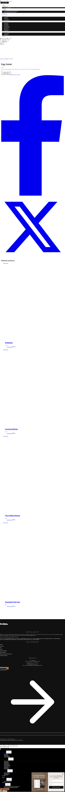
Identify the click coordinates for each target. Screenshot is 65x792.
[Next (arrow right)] (6, 747)
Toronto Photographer (35, 639)
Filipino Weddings (7, 639)
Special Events (5, 759)
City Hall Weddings (23, 638)
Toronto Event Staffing (3, 655)
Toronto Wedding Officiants (48, 638)
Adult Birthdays (7, 26)
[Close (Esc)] (15, 745)
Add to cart (10, 347)
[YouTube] (6, 624)
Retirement (6, 30)
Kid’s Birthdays (6, 27)
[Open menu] (2, 43)
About (3, 777)
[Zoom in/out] (2, 745)
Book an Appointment (3, 650)
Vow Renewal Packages (28, 639)
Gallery (4, 8)
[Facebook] (32, 195)
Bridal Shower (6, 29)
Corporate (6, 23)
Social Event (6, 22)
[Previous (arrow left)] (2, 747)
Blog (0, 647)
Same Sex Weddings (13, 639)
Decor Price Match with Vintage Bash (11, 11)
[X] (32, 257)
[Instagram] (4, 624)
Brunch (15, 74)
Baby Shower (6, 24)
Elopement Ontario (21, 639)
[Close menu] (0, 749)
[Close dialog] (62, 774)
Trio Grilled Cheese (12, 515)
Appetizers (12, 74)
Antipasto (9, 343)
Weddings (6, 17)
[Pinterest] (5, 624)
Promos (3, 784)
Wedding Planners (7, 7)
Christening (6, 25)
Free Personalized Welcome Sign (10, 12)
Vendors (1, 649)
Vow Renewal (6, 19)
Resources (4, 779)
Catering (18, 74)
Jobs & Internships (3, 652)
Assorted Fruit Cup (12, 602)
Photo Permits (6, 20)
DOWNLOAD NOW (56, 787)
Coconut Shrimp (11, 429)
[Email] (7, 624)
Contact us (31, 635)
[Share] (11, 745)
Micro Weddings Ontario (10, 638)
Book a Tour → (4, 2)
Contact (1, 644)
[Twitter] (2, 624)
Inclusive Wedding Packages (38, 638)
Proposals (6, 18)
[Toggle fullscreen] (6, 745)
